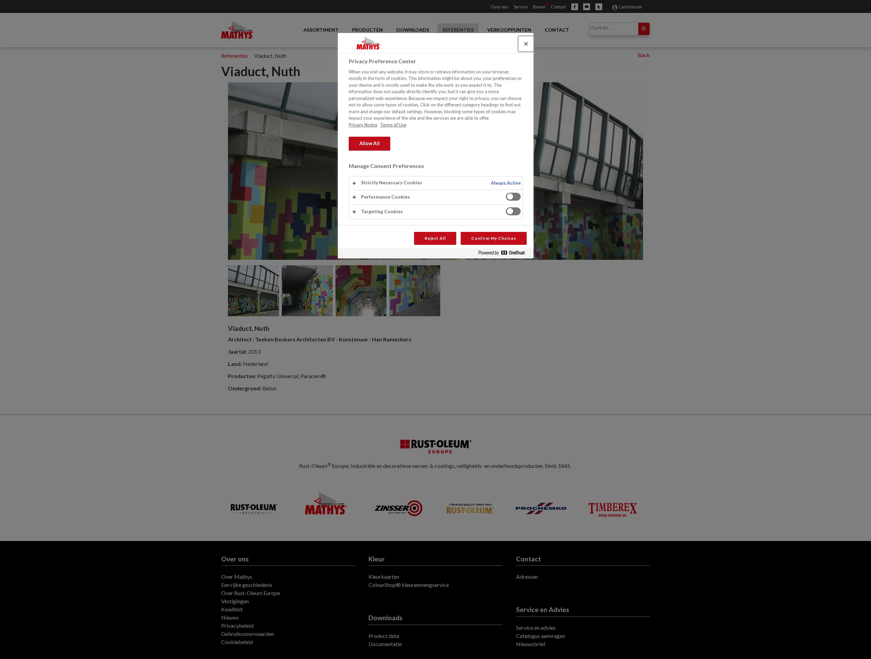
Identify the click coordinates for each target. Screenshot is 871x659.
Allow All (369, 143)
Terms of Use (393, 125)
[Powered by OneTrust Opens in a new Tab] (504, 254)
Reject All (435, 238)
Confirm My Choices (493, 238)
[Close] (526, 43)
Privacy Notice (363, 125)
